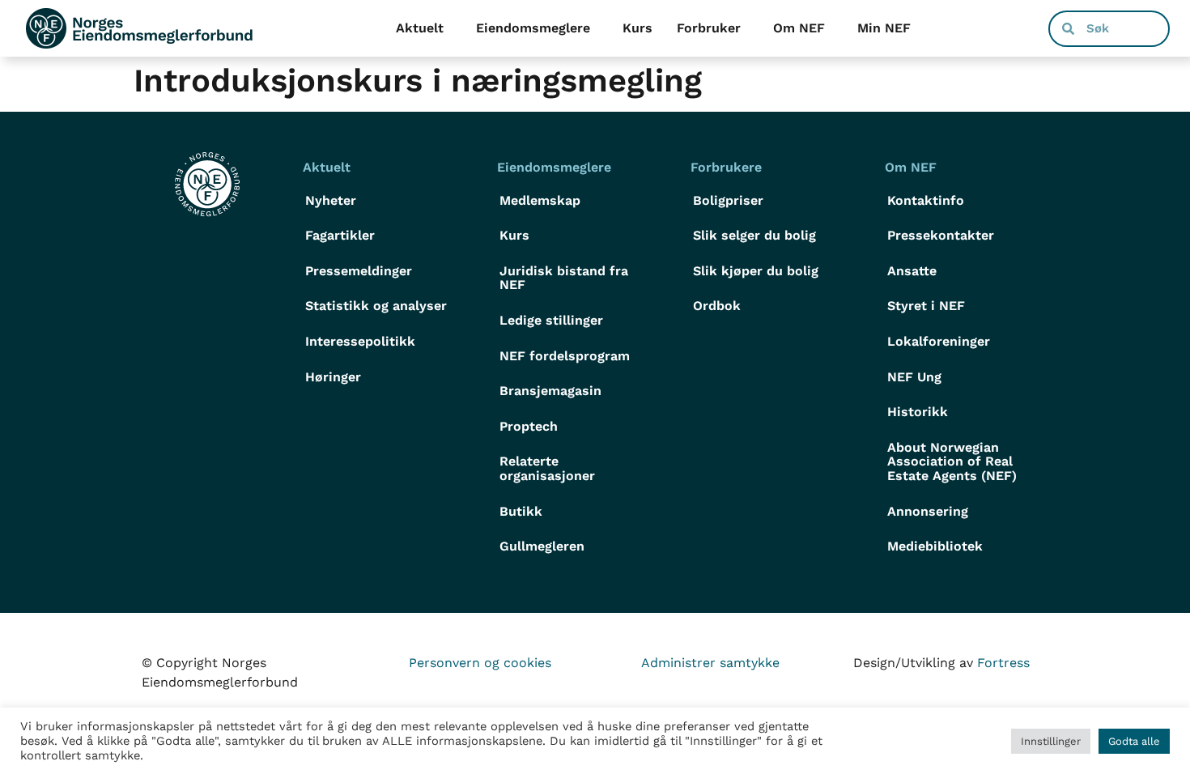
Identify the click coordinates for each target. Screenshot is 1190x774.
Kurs (637, 28)
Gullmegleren (541, 546)
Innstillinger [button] (1051, 741)
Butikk (520, 511)
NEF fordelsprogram (564, 356)
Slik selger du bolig (754, 235)
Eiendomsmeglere (533, 28)
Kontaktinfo (925, 200)
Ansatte (912, 271)
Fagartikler (340, 235)
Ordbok (717, 305)
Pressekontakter (940, 235)
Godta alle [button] (1134, 741)
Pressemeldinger (358, 271)
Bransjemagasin (550, 390)
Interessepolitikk (360, 341)
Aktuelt (420, 28)
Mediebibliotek (935, 546)
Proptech (528, 426)
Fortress (1003, 662)
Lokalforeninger (938, 341)
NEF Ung (914, 377)
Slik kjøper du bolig (755, 271)
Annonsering (927, 511)
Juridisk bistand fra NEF (563, 278)
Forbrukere (726, 167)
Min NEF (884, 28)
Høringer (333, 377)
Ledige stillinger (551, 320)
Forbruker (709, 28)
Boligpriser (728, 200)
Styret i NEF (926, 305)
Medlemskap (539, 200)
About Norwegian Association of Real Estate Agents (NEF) (952, 461)
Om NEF (799, 28)
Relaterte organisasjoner (547, 468)
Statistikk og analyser (376, 305)
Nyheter (330, 200)
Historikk (917, 411)
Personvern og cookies (480, 662)
